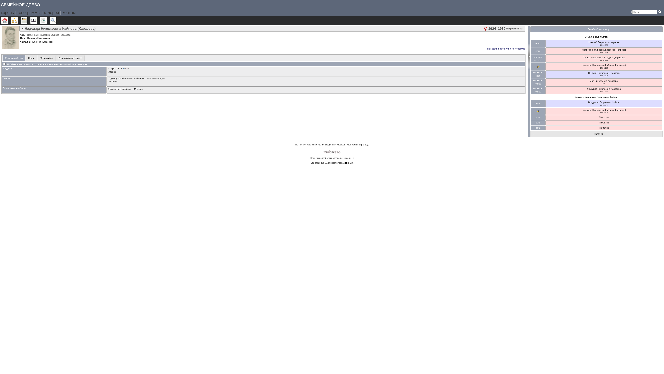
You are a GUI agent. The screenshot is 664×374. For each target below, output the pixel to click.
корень (7, 12)
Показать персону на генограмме (506, 48)
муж (538, 104)
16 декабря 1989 (116, 78)
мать (538, 51)
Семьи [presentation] (31, 58)
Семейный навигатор (598, 29)
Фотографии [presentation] (46, 58)
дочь (538, 117)
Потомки (598, 134)
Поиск (56, 20)
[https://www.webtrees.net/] (332, 152)
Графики (17, 20)
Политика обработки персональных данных (332, 158)
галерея (51, 12)
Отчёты (46, 20)
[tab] (272, 29)
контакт (69, 12)
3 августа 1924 (115, 68)
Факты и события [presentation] (14, 58)
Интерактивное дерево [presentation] (70, 58)
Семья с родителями (596, 36)
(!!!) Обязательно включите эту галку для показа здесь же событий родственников (46, 64)
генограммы (28, 12)
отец (538, 43)
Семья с (596, 97)
